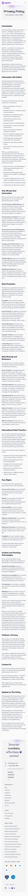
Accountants (8, 798)
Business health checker (11, 826)
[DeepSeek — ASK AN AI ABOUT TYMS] (6, 870)
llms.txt (7, 805)
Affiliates (7, 800)
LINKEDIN (10, 772)
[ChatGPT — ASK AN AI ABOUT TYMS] (6, 865)
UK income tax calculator (11, 841)
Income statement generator (12, 828)
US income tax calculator (11, 839)
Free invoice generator (11, 851)
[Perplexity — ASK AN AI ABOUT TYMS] (20, 865)
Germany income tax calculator (13, 844)
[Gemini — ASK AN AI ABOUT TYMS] (15, 865)
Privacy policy (8, 816)
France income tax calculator (12, 846)
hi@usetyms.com (13, 763)
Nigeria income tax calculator (12, 836)
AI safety (7, 818)
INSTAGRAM (11, 774)
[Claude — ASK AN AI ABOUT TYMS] (11, 865)
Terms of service (9, 813)
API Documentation (10, 803)
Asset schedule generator (11, 857)
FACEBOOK (11, 777)
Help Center (8, 795)
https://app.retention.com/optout (16, 629)
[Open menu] (24, 2)
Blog (6, 787)
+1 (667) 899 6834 (13, 765)
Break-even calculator (10, 849)
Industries (7, 792)
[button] (11, 888)
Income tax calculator (10, 834)
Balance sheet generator (11, 831)
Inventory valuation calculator (13, 854)
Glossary (7, 790)
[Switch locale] (6, 888)
